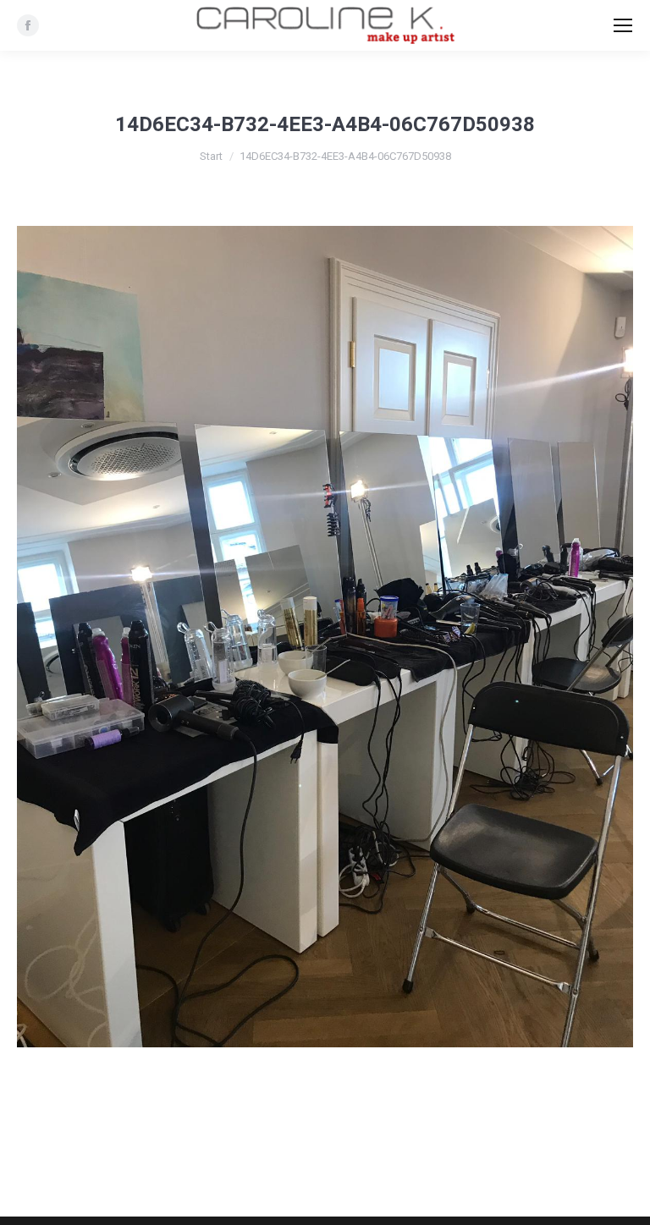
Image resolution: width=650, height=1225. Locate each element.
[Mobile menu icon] (623, 25)
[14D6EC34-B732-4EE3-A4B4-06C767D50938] (325, 636)
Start (211, 156)
